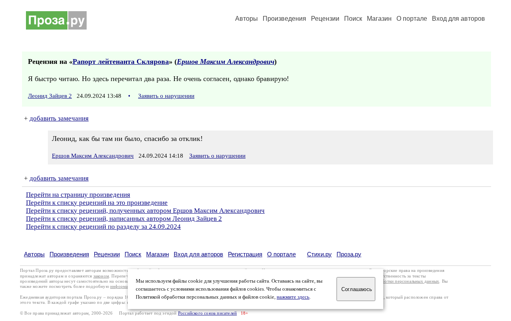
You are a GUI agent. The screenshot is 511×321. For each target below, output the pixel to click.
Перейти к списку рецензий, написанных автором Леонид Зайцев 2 (124, 218)
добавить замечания (59, 118)
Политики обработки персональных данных (396, 281)
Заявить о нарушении (166, 96)
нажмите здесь (293, 297)
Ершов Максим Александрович (225, 61)
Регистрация (245, 254)
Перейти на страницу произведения (78, 194)
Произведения (284, 18)
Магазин (379, 18)
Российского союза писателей (207, 313)
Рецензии (325, 18)
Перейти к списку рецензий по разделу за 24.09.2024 (103, 226)
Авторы (246, 18)
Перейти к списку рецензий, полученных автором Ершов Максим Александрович (145, 210)
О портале (281, 254)
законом (101, 276)
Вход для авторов (458, 18)
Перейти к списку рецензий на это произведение (97, 202)
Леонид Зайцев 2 (50, 96)
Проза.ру (349, 254)
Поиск (353, 18)
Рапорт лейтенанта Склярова (121, 61)
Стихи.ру (319, 254)
